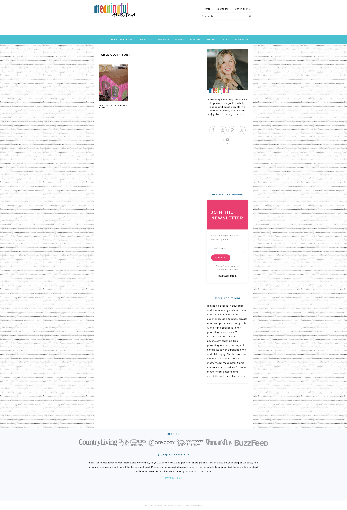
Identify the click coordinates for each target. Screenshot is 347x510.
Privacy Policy (173, 477)
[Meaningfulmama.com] (115, 18)
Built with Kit (228, 276)
